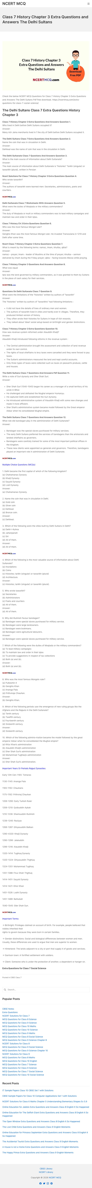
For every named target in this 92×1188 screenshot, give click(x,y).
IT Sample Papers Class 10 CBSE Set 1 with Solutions (27, 1090)
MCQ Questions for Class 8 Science (19, 1019)
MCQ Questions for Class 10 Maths (19, 1026)
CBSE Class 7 (15, 977)
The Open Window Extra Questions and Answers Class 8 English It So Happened (41, 1121)
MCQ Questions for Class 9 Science (19, 1023)
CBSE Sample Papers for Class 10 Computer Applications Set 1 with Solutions (39, 1096)
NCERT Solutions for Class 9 (16, 1054)
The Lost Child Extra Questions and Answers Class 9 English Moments (36, 1127)
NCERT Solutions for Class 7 (16, 1016)
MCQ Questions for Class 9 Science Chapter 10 (25, 1050)
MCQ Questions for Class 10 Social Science (23, 1075)
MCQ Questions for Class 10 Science (20, 1030)
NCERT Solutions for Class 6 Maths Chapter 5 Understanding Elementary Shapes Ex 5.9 (44, 1101)
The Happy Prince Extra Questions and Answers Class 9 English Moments (37, 1152)
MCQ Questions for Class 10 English (19, 1061)
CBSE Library (46, 1168)
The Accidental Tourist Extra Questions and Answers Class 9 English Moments (40, 1141)
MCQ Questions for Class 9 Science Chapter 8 (24, 1040)
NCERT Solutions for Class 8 (16, 1043)
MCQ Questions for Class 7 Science (19, 1064)
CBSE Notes (8, 1009)
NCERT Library (46, 1172)
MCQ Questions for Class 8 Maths (18, 1057)
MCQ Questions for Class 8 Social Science (22, 1037)
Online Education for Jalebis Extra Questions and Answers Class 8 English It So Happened (45, 1107)
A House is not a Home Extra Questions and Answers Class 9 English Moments (40, 1147)
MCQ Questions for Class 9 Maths (18, 1033)
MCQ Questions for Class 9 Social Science (22, 1047)
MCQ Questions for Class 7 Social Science (22, 1071)
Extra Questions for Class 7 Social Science (24, 968)
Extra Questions (10, 1012)
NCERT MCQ (55, 1177)
